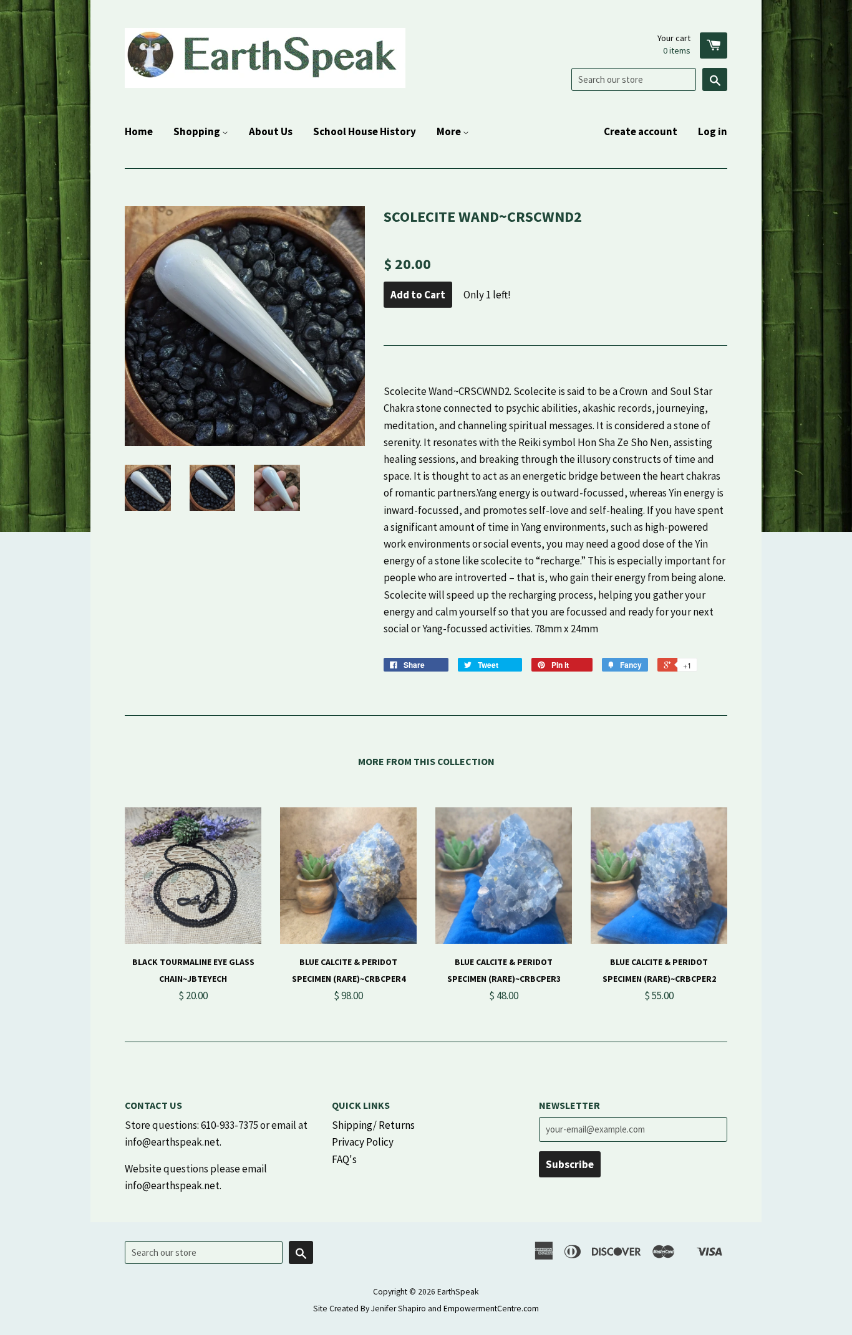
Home (139, 131)
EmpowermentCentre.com (491, 1308)
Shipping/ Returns (373, 1125)
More (450, 131)
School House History (364, 131)
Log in (712, 131)
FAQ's (344, 1159)
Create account (640, 131)
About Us (271, 131)
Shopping (197, 131)
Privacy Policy (363, 1142)
